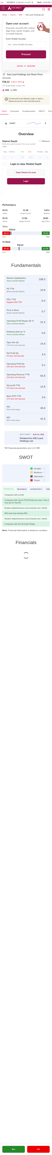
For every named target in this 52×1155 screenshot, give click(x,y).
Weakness (21, 487)
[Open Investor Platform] (48, 9)
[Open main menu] (3, 8)
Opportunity (36, 487)
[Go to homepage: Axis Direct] (14, 8)
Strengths (9, 487)
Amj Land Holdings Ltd (35, 15)
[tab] (4, 111)
